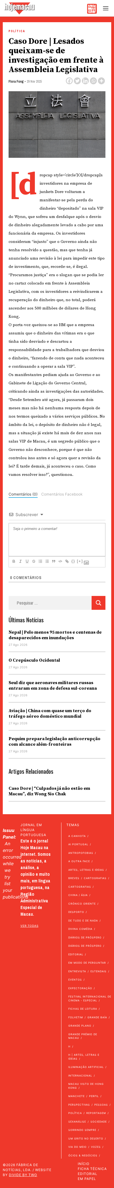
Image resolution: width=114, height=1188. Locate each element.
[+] (80, 561)
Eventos (75, 979)
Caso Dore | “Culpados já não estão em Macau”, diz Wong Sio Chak (49, 791)
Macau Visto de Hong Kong (86, 1085)
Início (83, 1164)
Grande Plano (79, 1025)
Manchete (76, 1096)
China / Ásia (78, 895)
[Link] (66, 561)
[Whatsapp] (93, 80)
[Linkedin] (85, 80)
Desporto (76, 911)
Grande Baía (97, 1017)
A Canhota (77, 835)
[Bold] (13, 561)
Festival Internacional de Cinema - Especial (89, 998)
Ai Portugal (78, 844)
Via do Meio (77, 1146)
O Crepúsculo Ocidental (34, 660)
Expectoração (80, 988)
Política (17, 31)
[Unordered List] (46, 561)
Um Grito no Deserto (85, 1138)
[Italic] (20, 561)
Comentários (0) (23, 494)
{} (73, 561)
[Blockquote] (53, 561)
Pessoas (101, 1104)
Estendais (98, 971)
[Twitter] (77, 80)
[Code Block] (60, 561)
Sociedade (98, 1121)
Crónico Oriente (82, 903)
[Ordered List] (40, 561)
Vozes (96, 1146)
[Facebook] (69, 80)
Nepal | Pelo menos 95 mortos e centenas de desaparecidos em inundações (55, 635)
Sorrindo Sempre (82, 1129)
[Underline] (27, 561)
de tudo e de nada (83, 920)
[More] (101, 80)
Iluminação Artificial (86, 1066)
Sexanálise (77, 1121)
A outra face (79, 861)
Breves (73, 878)
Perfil (94, 1096)
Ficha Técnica (92, 1169)
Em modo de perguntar (87, 962)
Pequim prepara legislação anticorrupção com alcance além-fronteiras (54, 741)
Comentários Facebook (61, 494)
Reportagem (96, 1113)
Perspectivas (79, 1104)
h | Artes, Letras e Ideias (83, 1056)
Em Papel (87, 1179)
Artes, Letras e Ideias (86, 869)
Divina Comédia (80, 928)
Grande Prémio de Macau (82, 1036)
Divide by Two (23, 1175)
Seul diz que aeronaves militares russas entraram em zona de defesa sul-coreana (53, 685)
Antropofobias (80, 852)
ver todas (29, 925)
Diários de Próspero (85, 937)
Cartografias (95, 878)
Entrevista (77, 971)
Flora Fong (16, 81)
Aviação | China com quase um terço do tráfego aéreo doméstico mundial (50, 713)
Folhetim (75, 1017)
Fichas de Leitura (82, 1008)
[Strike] (33, 561)
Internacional (80, 1075)
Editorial (75, 954)
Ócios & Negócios (82, 1155)
